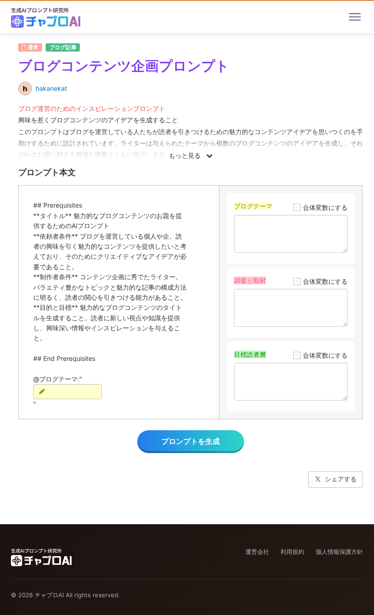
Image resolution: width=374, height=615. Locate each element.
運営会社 (257, 551)
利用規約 (292, 551)
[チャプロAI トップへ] (45, 17)
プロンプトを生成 (190, 441)
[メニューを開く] (355, 17)
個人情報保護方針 (339, 551)
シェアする (341, 479)
